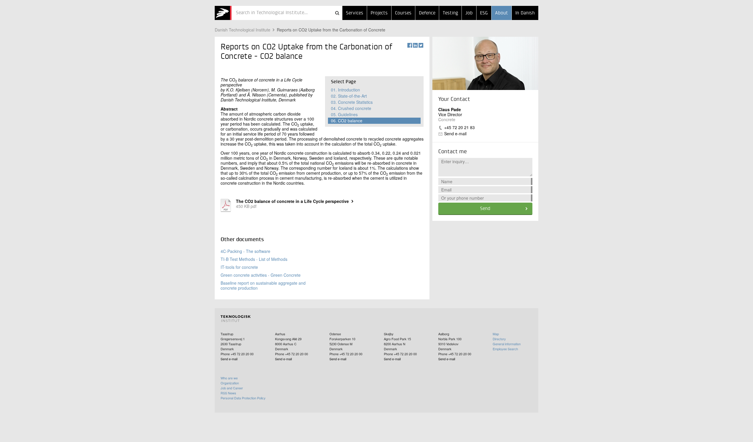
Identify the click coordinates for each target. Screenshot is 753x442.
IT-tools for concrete (239, 267)
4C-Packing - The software (245, 251)
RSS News (228, 393)
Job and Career (232, 388)
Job (469, 13)
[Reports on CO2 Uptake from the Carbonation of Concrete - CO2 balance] (223, 13)
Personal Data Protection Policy (243, 398)
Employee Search (505, 348)
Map (496, 333)
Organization (230, 383)
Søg (337, 13)
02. (349, 96)
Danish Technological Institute (242, 30)
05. (344, 114)
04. (351, 108)
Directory (499, 338)
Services (354, 13)
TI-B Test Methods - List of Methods (254, 259)
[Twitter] (421, 45)
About (501, 13)
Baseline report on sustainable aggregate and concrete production (263, 285)
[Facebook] (409, 45)
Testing (450, 13)
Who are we (229, 378)
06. (346, 121)
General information (507, 343)
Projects (379, 13)
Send (485, 208)
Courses (403, 13)
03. (352, 102)
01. (345, 90)
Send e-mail (455, 133)
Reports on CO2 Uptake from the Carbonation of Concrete (331, 30)
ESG (484, 13)
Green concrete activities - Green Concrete (261, 275)
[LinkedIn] (415, 45)
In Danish (525, 13)
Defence (427, 13)
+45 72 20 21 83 (459, 127)
